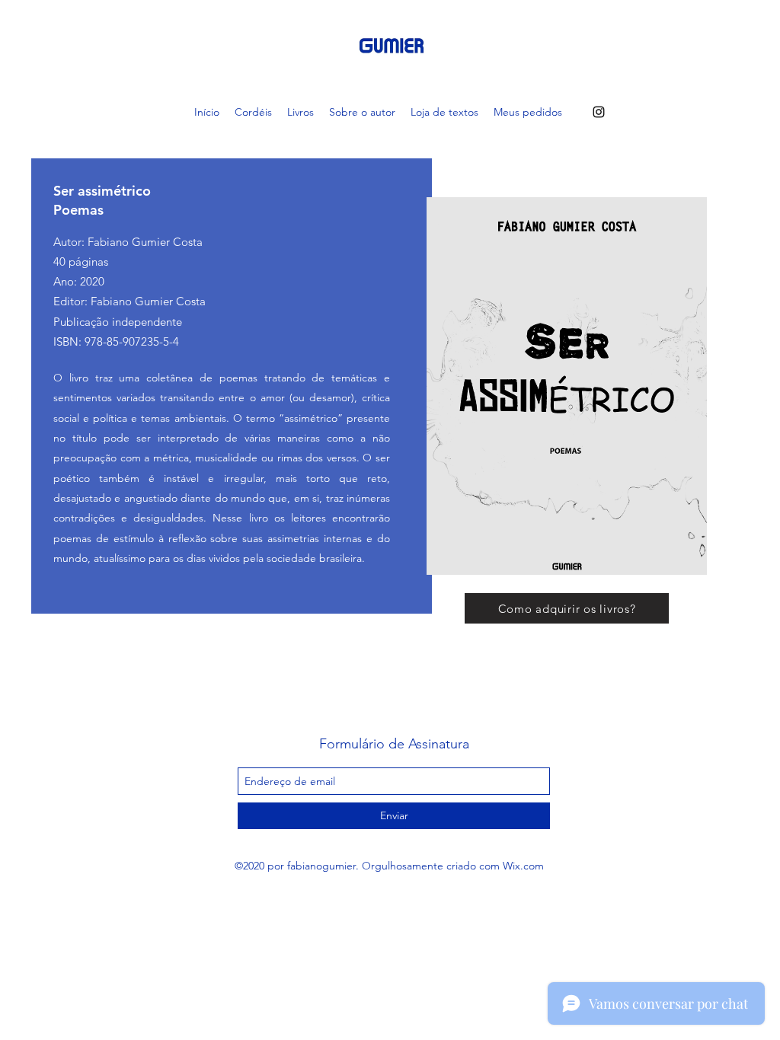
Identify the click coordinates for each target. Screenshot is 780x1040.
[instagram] (598, 112)
